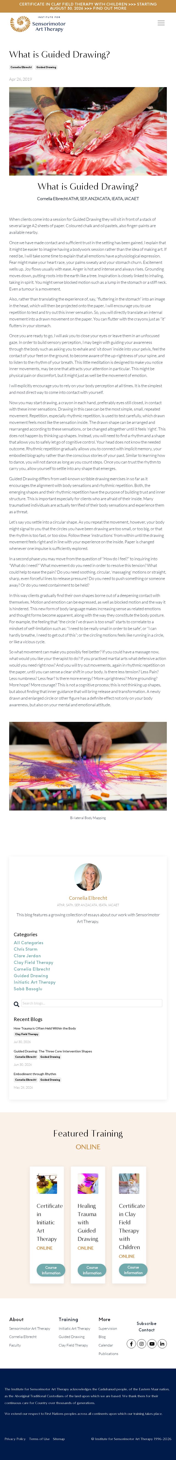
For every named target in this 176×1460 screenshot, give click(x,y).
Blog (102, 1336)
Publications (108, 1353)
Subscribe (147, 1323)
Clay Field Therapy (73, 1345)
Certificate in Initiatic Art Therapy (50, 1222)
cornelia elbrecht (21, 67)
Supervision (108, 1328)
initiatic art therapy (34, 982)
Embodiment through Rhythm (35, 1074)
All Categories (28, 942)
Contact (147, 1330)
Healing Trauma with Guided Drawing (88, 1222)
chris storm (26, 949)
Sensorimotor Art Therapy (29, 1328)
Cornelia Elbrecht (23, 1336)
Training (68, 1319)
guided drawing (46, 67)
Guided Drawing (72, 1336)
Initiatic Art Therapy (74, 1328)
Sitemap (59, 1439)
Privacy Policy (15, 1439)
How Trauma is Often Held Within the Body (45, 1028)
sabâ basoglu (28, 988)
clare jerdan (27, 955)
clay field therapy (33, 962)
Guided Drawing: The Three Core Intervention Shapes (53, 1051)
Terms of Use (39, 1439)
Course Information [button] (51, 1270)
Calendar (106, 1345)
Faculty (15, 1345)
